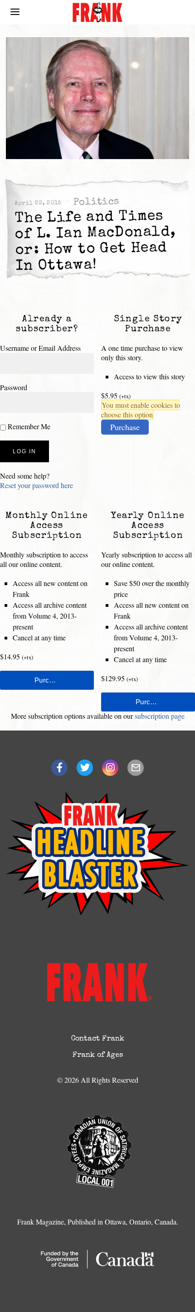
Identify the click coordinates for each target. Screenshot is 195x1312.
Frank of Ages (98, 1055)
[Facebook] (59, 768)
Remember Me (28, 426)
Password (13, 387)
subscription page (160, 716)
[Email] (135, 768)
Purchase (125, 426)
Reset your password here (36, 485)
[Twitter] (85, 768)
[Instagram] (110, 768)
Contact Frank (97, 1039)
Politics (96, 202)
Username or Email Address (40, 348)
